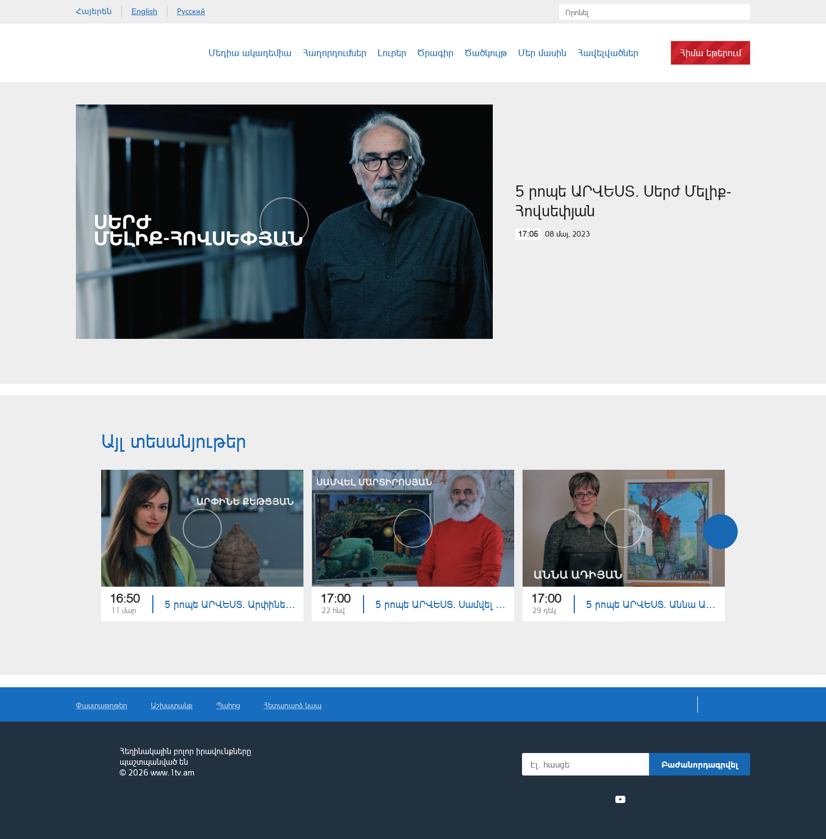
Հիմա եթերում (710, 52)
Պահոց (228, 705)
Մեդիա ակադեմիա (250, 52)
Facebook (540, 799)
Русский (191, 11)
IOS (663, 799)
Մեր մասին (542, 52)
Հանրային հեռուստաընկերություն (93, 762)
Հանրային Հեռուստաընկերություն (118, 53)
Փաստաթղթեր (101, 705)
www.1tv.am (172, 772)
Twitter (558, 799)
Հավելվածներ (608, 52)
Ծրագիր (435, 52)
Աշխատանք (172, 705)
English (144, 11)
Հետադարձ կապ (292, 705)
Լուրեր (392, 52)
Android (723, 799)
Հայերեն (94, 11)
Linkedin (579, 799)
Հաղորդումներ (334, 52)
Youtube (620, 799)
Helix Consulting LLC (124, 807)
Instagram (600, 799)
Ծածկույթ (486, 52)
